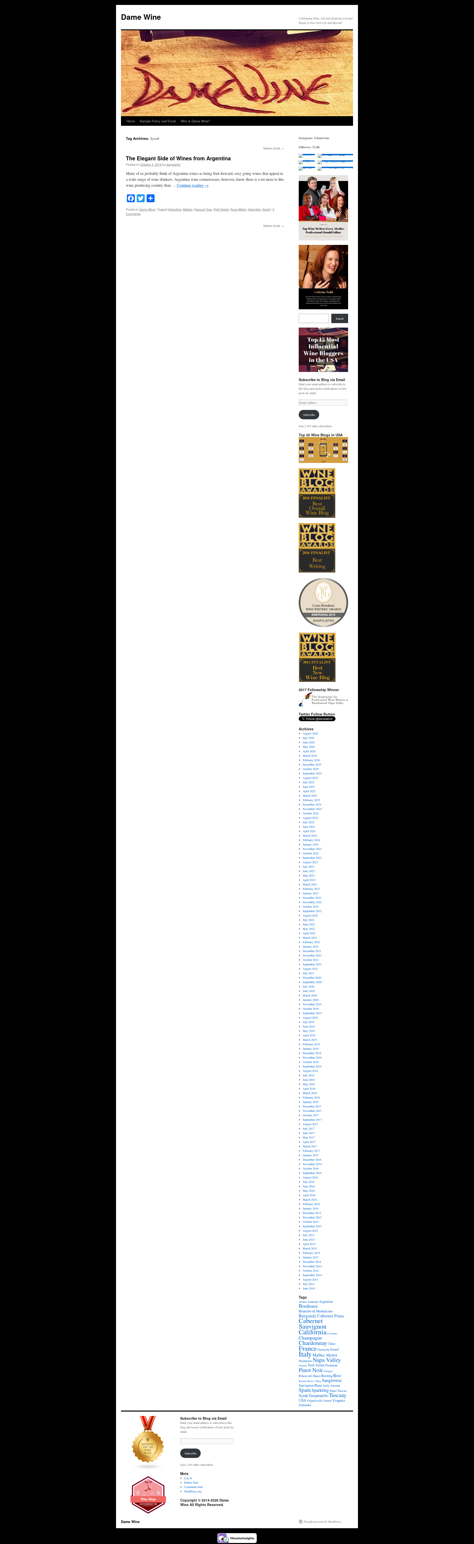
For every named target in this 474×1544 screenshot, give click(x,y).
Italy (305, 1354)
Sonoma (335, 1385)
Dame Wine (141, 16)
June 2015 (309, 1239)
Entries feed (191, 1482)
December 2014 (312, 1262)
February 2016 (311, 1204)
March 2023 (310, 884)
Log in (188, 1478)
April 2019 (309, 1035)
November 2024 (312, 809)
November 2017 (312, 1111)
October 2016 (311, 1168)
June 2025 (309, 787)
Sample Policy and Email (158, 121)
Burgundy (307, 1316)
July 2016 (308, 1182)
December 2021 (312, 951)
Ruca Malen (238, 209)
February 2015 (311, 1253)
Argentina (174, 209)
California (312, 1331)
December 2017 (312, 1106)
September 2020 (312, 982)
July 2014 (308, 1284)
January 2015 (310, 1257)
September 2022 (312, 911)
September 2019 (312, 1013)
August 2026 (310, 733)
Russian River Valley (310, 1381)
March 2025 (310, 795)
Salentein (254, 209)
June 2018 (309, 1080)
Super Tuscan (338, 1390)
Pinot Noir (311, 1370)
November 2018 (312, 1057)
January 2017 (310, 1155)
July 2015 (308, 1235)
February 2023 (311, 889)
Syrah (266, 209)
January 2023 (310, 893)
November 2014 (312, 1266)
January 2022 (310, 946)
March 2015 (310, 1248)
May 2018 (309, 1084)
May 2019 (309, 1031)
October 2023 (311, 853)
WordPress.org (193, 1491)
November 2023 (312, 849)
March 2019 (310, 1040)
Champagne (310, 1337)
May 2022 (309, 929)
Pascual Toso (203, 209)
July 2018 (308, 1075)
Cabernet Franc (330, 1316)
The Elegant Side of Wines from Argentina (178, 158)
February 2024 (311, 840)
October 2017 (311, 1115)
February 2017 (311, 1151)
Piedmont (331, 1365)
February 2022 (311, 942)
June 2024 (309, 826)
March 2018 (310, 1093)
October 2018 (311, 1062)
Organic (303, 1365)
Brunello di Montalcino (316, 1310)
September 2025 (312, 773)
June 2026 (309, 742)
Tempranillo (318, 1395)
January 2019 (310, 1048)
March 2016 (310, 1199)
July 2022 (308, 920)
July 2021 (308, 973)
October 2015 (311, 1222)
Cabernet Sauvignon (312, 1323)
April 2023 (309, 880)
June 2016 (309, 1186)
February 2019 (311, 1044)
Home (130, 121)
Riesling (327, 1375)
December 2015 (312, 1213)
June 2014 (309, 1288)
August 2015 (310, 1230)
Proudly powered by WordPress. (323, 1522)
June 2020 (309, 991)
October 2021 (311, 960)
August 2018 (310, 1071)
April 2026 (309, 751)
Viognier (338, 1400)
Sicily (326, 1385)
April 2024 (309, 831)
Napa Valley (327, 1360)
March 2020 (310, 995)
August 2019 (310, 1017)
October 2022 (311, 906)
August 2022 (310, 915)
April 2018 (309, 1088)
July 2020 (308, 986)
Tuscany (338, 1394)
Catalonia (332, 1333)
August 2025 (310, 778)
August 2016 (310, 1177)
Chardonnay (313, 1343)
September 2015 (312, 1226)
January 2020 (310, 1000)
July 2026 (308, 738)
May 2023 (309, 875)
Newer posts (273, 148)
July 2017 (308, 1128)
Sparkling (320, 1390)
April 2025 (309, 791)
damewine (173, 164)
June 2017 (309, 1133)
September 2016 (312, 1173)
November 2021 (312, 955)
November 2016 (312, 1164)
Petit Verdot (221, 209)
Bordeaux (308, 1306)
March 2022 (310, 937)
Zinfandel (305, 1405)
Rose (337, 1375)
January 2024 (310, 844)
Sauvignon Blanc (310, 1385)
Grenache (323, 1349)
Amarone (312, 1302)
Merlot (331, 1355)
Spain (305, 1389)
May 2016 (309, 1191)
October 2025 (311, 769)
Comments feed (193, 1487)
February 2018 (311, 1097)
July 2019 (308, 1022)
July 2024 (308, 822)
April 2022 (309, 933)
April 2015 (309, 1244)
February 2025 (311, 800)
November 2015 (312, 1217)
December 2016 (312, 1159)
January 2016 (310, 1208)
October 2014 (311, 1270)
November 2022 (312, 902)
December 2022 (312, 898)
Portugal (328, 1371)
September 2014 (312, 1275)
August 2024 (310, 818)
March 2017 (310, 1146)
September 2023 (312, 858)
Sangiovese (332, 1380)
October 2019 (311, 1009)
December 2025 (312, 764)
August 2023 (310, 862)
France (308, 1348)
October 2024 (311, 813)
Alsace (303, 1302)
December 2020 (312, 977)
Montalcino (305, 1361)
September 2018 (312, 1066)
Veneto (327, 1400)
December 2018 (312, 1053)
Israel (334, 1349)
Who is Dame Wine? (195, 121)
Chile (331, 1343)
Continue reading (193, 185)
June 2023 (309, 871)
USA (302, 1400)
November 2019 (312, 1004)
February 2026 (311, 760)
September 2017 (312, 1119)
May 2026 (309, 747)
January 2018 (310, 1102)
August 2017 (310, 1124)
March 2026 (310, 755)
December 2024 (312, 804)
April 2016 (309, 1195)
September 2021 (312, 964)
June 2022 (309, 924)
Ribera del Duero (309, 1376)
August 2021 (310, 969)
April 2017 (309, 1142)
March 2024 (310, 835)
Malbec (188, 209)
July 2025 (308, 782)
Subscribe (309, 415)
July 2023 (308, 866)
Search (340, 318)
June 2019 (309, 1026)
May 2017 (309, 1137)
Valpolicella (315, 1400)
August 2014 (310, 1279)
